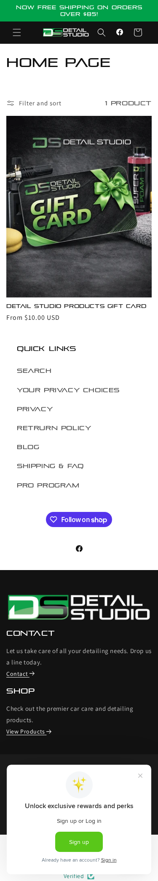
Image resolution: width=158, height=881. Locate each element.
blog (28, 447)
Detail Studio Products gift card (76, 306)
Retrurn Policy (54, 428)
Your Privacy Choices (68, 390)
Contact (17, 673)
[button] (17, 32)
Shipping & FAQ (50, 466)
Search (34, 370)
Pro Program (48, 485)
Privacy (35, 409)
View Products (25, 731)
